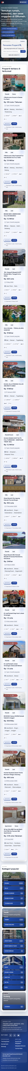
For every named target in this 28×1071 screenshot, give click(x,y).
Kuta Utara (19, 109)
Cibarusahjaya (16, 787)
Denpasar (13, 452)
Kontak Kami (4, 1044)
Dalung (7, 170)
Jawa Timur (9, 286)
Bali (7, 109)
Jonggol (7, 730)
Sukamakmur (8, 513)
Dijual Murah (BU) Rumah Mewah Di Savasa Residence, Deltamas (13, 556)
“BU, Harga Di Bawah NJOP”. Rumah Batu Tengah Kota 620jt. (13, 274)
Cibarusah (8, 787)
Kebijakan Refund (20, 1046)
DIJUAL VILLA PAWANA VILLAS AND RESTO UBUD (13, 385)
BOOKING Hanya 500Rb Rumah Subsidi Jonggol (14, 717)
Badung (12, 109)
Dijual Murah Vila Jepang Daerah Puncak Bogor (12, 499)
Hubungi (14, 123)
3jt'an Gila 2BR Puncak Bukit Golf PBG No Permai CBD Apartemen (13, 831)
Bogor (16, 510)
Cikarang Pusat (9, 571)
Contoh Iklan (18, 1048)
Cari (22, 51)
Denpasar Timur (9, 454)
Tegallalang (19, 340)
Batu (15, 286)
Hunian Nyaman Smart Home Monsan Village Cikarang (13, 773)
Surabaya (17, 843)
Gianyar (12, 340)
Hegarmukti (18, 571)
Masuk (23, 2)
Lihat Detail (7, 123)
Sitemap (3, 1046)
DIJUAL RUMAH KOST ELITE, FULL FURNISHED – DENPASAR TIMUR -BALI (13, 440)
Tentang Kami (5, 1041)
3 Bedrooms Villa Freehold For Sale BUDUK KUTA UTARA (13, 156)
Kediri (18, 226)
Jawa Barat (9, 510)
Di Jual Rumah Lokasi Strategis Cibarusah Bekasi (13, 665)
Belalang (7, 228)
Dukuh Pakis (8, 845)
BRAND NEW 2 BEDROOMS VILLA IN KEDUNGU (12, 215)
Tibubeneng (8, 112)
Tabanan (12, 226)
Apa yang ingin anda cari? (14, 48)
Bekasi (16, 568)
